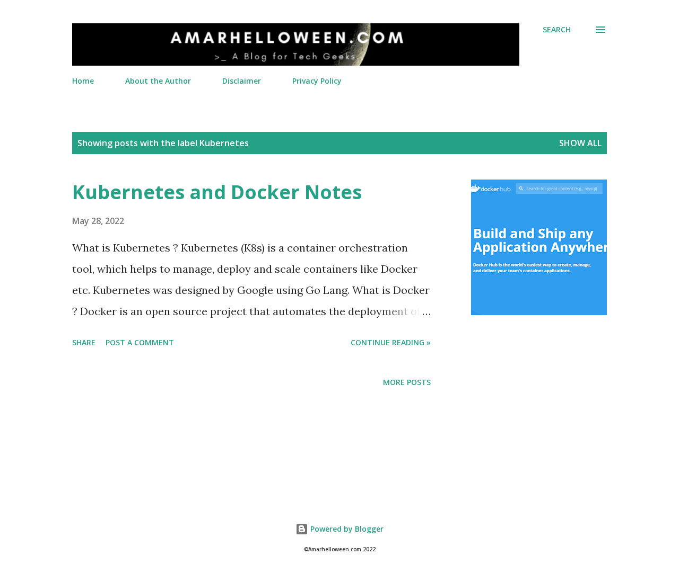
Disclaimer (241, 81)
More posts (407, 382)
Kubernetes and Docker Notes (217, 192)
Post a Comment (140, 342)
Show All (580, 143)
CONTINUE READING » (391, 342)
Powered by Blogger (346, 529)
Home (83, 81)
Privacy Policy (317, 81)
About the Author (158, 81)
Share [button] (83, 342)
